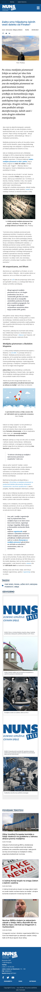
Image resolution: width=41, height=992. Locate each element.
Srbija (16, 587)
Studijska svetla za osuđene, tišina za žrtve (16, 712)
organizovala (17, 531)
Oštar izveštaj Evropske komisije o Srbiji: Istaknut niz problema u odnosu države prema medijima (20, 836)
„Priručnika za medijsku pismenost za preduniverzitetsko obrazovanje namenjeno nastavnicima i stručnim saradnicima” (18, 484)
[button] (36, 7)
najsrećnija (26, 572)
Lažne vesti (24, 584)
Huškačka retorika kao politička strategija (16, 793)
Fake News (9, 584)
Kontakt (4, 2)
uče (13, 279)
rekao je (21, 335)
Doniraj (12, 2)
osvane (28, 563)
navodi (27, 189)
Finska (16, 584)
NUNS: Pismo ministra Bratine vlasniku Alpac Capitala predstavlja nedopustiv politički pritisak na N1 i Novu (19, 633)
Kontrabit (22, 990)
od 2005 (13, 353)
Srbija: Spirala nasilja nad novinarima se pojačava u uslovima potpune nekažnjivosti (18, 673)
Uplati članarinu (22, 2)
